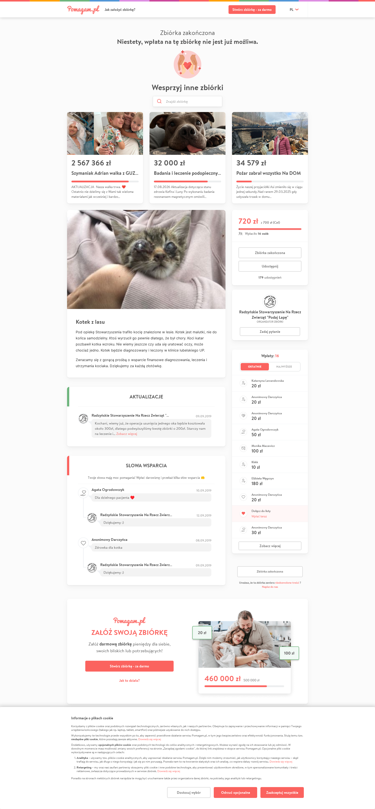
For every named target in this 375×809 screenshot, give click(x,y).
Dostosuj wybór (189, 792)
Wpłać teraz (259, 516)
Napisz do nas (270, 587)
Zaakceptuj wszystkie (282, 792)
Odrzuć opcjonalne (235, 792)
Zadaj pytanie (270, 331)
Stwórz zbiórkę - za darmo (252, 9)
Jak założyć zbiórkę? (120, 9)
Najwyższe (284, 366)
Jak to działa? (129, 680)
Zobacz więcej (126, 433)
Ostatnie (255, 366)
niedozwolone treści (287, 582)
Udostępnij (270, 266)
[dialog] (187, 758)
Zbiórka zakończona (270, 252)
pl (291, 9)
